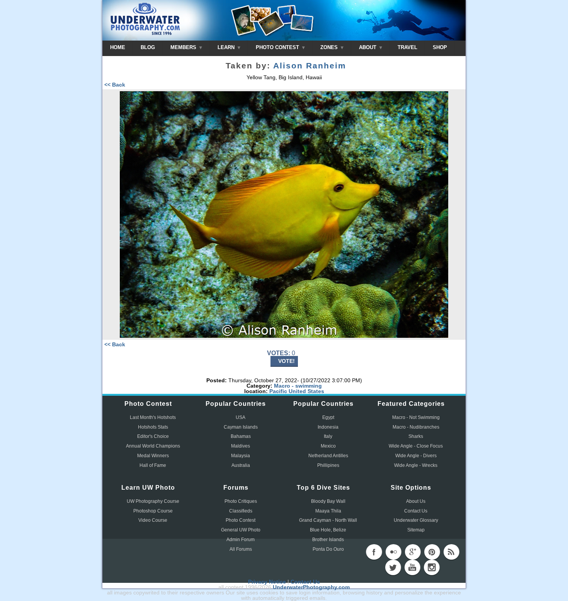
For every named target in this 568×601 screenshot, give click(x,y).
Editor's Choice (153, 436)
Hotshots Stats (153, 427)
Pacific (278, 391)
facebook (374, 552)
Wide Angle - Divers (416, 455)
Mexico (328, 446)
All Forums (241, 549)
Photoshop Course (153, 511)
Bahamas (241, 436)
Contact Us (415, 511)
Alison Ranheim (309, 65)
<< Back (114, 85)
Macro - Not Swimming (416, 417)
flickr (393, 552)
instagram (431, 567)
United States (306, 391)
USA (240, 417)
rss (451, 552)
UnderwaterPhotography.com (311, 587)
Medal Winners (153, 455)
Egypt (328, 417)
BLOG (148, 47)
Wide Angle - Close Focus (416, 446)
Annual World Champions (153, 446)
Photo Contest (240, 520)
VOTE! (286, 361)
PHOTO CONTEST (278, 47)
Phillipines (328, 465)
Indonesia (328, 427)
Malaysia (240, 455)
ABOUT (368, 47)
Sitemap (416, 530)
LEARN (227, 47)
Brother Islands (328, 539)
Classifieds (240, 511)
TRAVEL (407, 47)
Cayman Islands (241, 427)
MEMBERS (184, 47)
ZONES (329, 47)
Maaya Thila (328, 511)
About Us (415, 501)
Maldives (240, 446)
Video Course (152, 520)
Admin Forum (240, 539)
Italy (328, 436)
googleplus (412, 552)
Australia (240, 465)
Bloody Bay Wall (328, 501)
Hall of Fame (152, 465)
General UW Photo (240, 530)
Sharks (415, 436)
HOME (117, 47)
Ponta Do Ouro (328, 549)
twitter (393, 567)
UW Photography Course (153, 501)
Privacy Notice (267, 582)
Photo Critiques (240, 501)
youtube (412, 567)
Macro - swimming (298, 386)
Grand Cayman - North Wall (328, 520)
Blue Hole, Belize (328, 530)
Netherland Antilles (328, 455)
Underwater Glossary (416, 520)
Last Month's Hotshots (153, 417)
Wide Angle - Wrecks (415, 465)
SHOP (440, 47)
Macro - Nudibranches (416, 427)
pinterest (432, 552)
